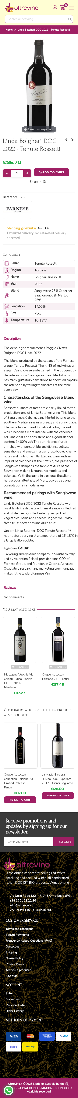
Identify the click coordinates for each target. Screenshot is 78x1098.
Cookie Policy (14, 958)
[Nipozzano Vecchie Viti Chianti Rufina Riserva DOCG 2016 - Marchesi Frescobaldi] (20, 640)
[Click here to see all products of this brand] (17, 210)
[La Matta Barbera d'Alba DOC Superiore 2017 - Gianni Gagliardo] (58, 746)
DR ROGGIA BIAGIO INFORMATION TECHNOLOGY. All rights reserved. (39, 1089)
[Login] (55, 7)
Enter (9, 993)
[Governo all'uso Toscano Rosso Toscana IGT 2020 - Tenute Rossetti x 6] (72, 140)
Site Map (12, 976)
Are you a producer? (19, 970)
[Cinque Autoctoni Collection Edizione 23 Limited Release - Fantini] (20, 746)
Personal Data (15, 1005)
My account (13, 999)
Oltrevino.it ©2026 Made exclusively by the (36, 1084)
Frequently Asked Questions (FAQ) (29, 941)
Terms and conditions (19, 929)
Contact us (13, 946)
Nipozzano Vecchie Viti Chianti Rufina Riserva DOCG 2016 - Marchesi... (19, 680)
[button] (22, 238)
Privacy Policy (15, 964)
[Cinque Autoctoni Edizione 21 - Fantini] (66, 140)
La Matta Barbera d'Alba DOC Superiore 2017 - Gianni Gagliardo (57, 778)
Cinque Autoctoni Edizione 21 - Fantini (55, 676)
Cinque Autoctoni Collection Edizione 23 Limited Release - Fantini (18, 780)
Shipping (11, 952)
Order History (15, 1011)
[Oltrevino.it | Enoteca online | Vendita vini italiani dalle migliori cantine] (22, 7)
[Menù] (71, 7)
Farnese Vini (41, 573)
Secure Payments (17, 935)
